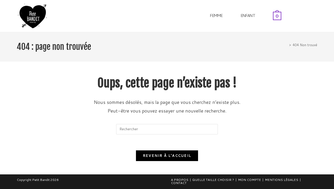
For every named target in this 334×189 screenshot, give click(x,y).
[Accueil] (286, 45)
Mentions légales (281, 180)
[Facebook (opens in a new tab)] (308, 15)
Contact (179, 183)
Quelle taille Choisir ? (213, 180)
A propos (179, 180)
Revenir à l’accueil (167, 155)
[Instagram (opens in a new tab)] (315, 15)
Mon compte (249, 180)
